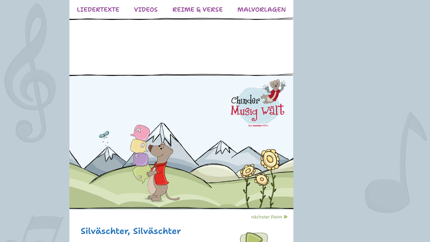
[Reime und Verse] (197, 9)
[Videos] (146, 9)
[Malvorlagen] (261, 9)
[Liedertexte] (98, 9)
